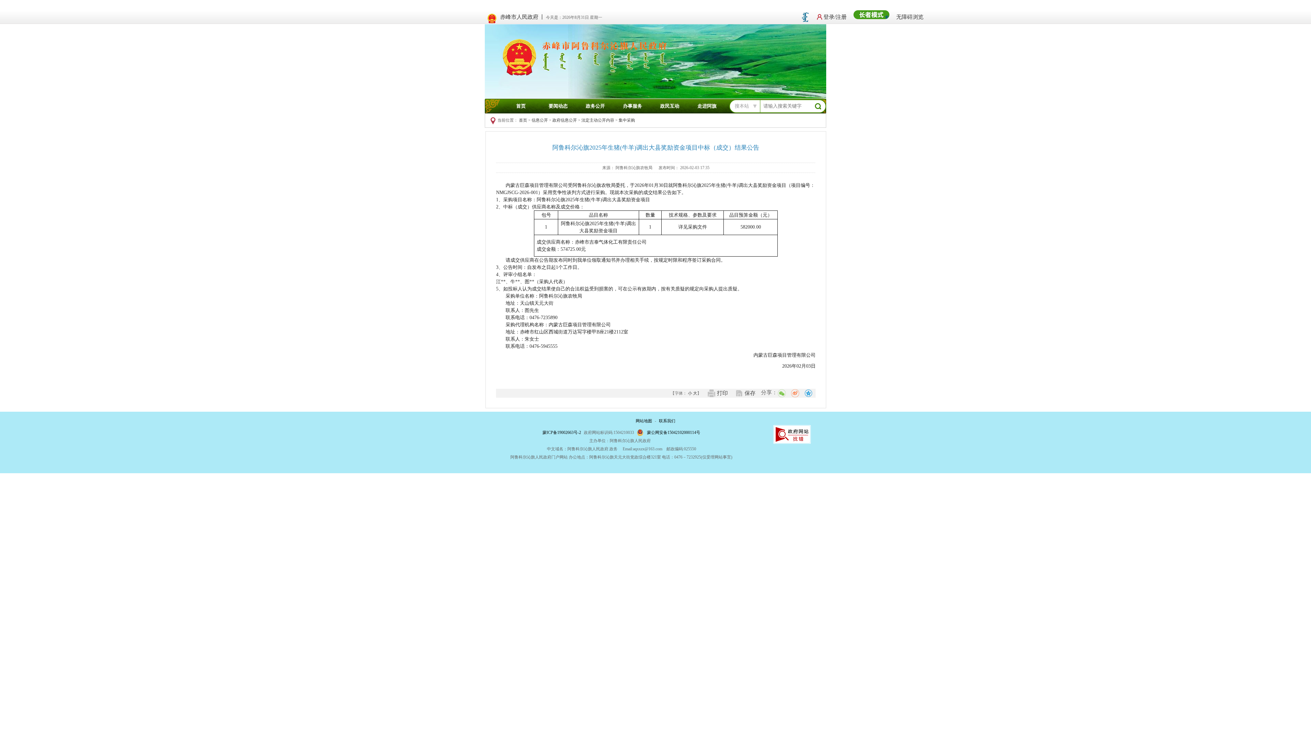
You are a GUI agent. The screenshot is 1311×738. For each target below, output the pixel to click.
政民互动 (669, 106)
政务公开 (595, 106)
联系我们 (667, 421)
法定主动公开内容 (597, 120)
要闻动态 (558, 106)
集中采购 (627, 120)
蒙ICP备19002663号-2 (561, 432)
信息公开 (540, 120)
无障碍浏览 (910, 17)
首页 (521, 106)
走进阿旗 (707, 106)
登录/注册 (835, 17)
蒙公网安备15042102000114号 (673, 432)
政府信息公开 (564, 120)
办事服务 (632, 106)
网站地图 (644, 421)
